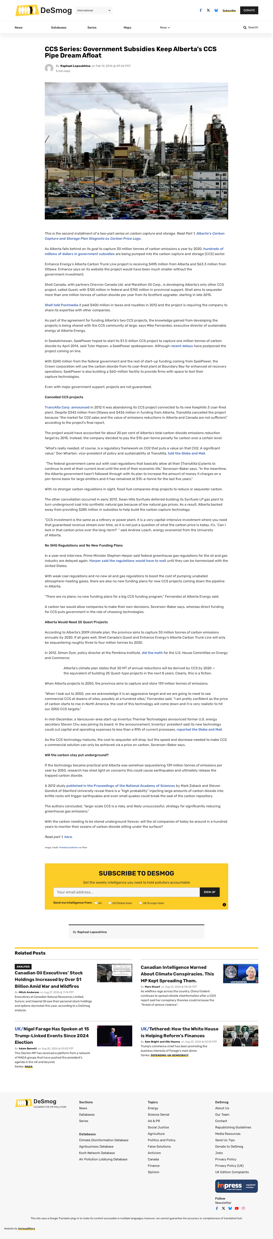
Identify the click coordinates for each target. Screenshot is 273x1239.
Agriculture (156, 1134)
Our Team (222, 1114)
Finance (154, 1166)
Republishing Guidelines (233, 1127)
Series (83, 1121)
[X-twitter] (208, 10)
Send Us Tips (225, 1140)
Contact (221, 1121)
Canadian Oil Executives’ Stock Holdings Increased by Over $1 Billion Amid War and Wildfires (49, 979)
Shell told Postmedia (61, 305)
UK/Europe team (153, 903)
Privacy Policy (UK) (229, 1166)
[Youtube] (236, 1208)
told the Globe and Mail (186, 453)
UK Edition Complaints (232, 1172)
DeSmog (56, 10)
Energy (153, 1108)
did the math (152, 653)
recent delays (182, 346)
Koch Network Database (97, 1153)
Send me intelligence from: (72, 902)
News (83, 1108)
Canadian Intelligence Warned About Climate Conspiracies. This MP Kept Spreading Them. (177, 974)
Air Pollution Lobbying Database (103, 1159)
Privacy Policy (225, 1159)
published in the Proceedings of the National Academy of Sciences (120, 786)
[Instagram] (243, 1208)
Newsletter (223, 1203)
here (68, 837)
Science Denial (158, 1114)
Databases (87, 1114)
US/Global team (122, 903)
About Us (222, 1108)
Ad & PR (154, 1121)
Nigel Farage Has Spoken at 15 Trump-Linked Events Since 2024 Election (52, 1035)
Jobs (219, 1153)
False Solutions (159, 1146)
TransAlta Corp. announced (67, 407)
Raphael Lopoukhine (75, 66)
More (163, 27)
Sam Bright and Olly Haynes (162, 1041)
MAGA (29, 1066)
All (100, 903)
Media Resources (228, 1134)
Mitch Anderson (29, 992)
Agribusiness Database (96, 1146)
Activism (154, 1153)
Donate (249, 10)
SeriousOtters (26, 1228)
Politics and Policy (162, 1140)
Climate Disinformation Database (103, 1140)
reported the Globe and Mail (199, 729)
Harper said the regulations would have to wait (127, 561)
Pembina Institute (68, 847)
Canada (153, 1159)
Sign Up (210, 892)
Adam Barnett (28, 1048)
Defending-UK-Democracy (170, 1055)
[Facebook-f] (200, 10)
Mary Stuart (152, 986)
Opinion (153, 1172)
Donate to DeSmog (229, 1146)
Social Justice (158, 1127)
